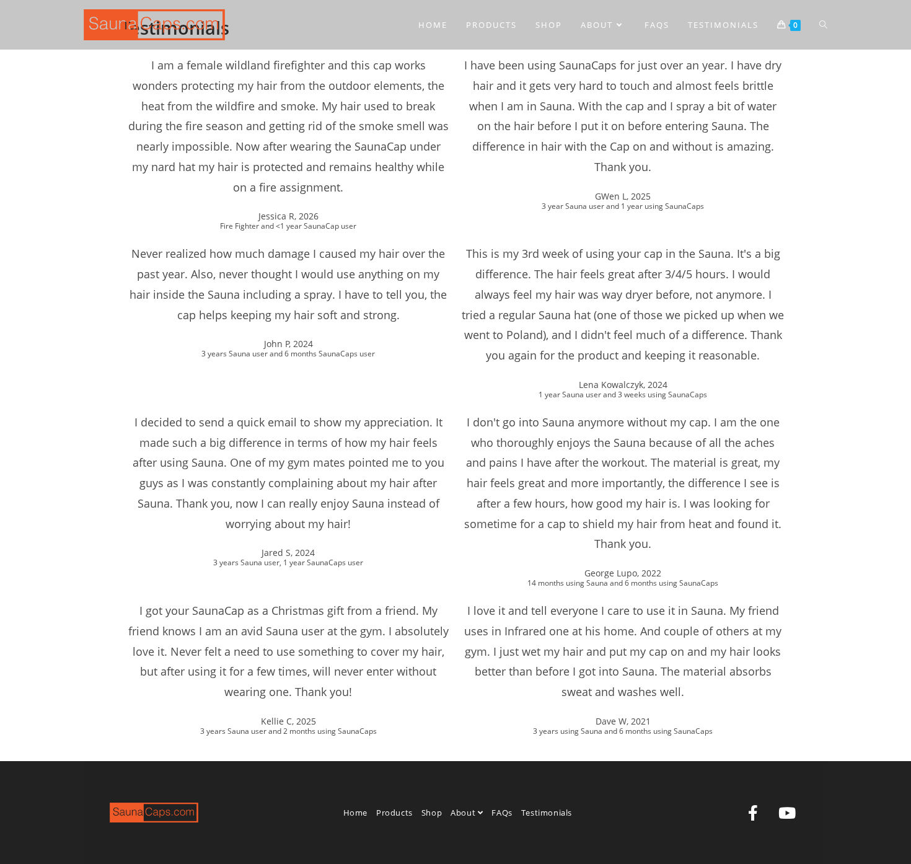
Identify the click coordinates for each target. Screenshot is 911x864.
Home (355, 812)
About (464, 812)
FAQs (501, 812)
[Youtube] (787, 812)
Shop (431, 812)
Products (394, 812)
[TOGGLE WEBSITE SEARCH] (823, 25)
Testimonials (546, 812)
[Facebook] (752, 812)
